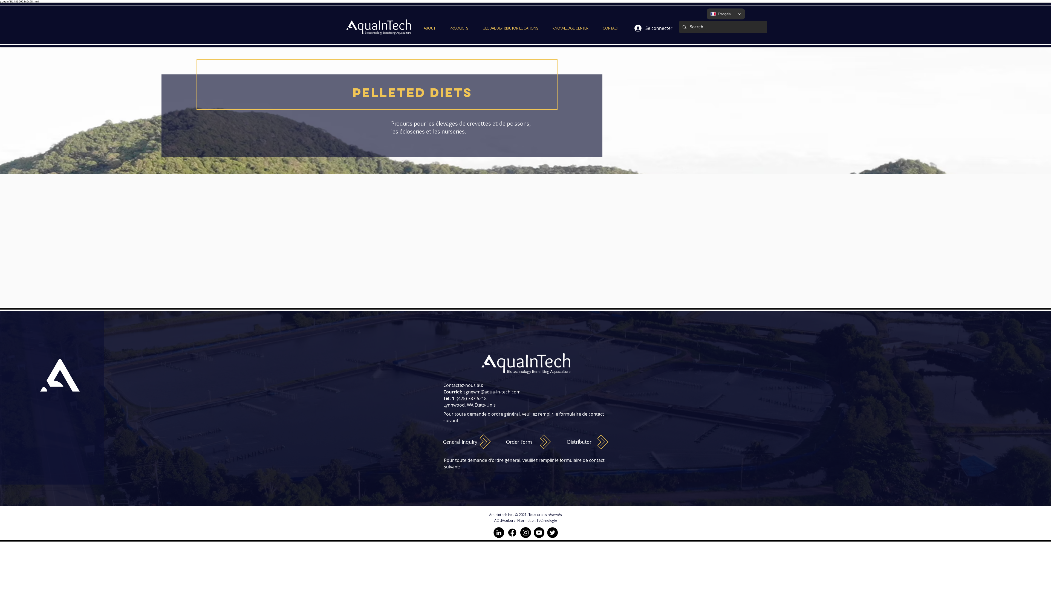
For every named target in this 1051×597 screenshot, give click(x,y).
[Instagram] (525, 532)
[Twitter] (552, 532)
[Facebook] (512, 532)
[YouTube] (539, 532)
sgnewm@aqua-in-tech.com (492, 392)
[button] (430, 28)
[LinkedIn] (498, 532)
